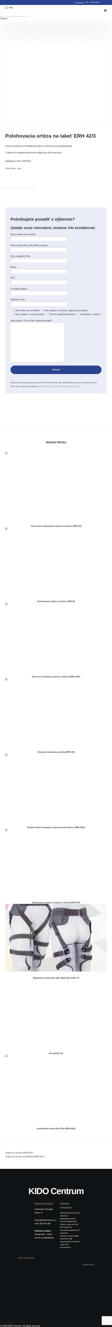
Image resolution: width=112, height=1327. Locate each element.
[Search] (15, 18)
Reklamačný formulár (67, 1219)
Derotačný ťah (56, 1053)
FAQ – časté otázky (92, 2)
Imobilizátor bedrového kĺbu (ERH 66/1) (56, 1128)
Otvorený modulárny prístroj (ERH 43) (56, 752)
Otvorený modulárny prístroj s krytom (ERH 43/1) (56, 676)
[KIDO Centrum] (9, 10)
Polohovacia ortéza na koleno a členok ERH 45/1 (56, 902)
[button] (105, 1)
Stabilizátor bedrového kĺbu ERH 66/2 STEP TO (56, 978)
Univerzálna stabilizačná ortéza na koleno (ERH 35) (56, 526)
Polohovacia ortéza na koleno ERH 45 (56, 601)
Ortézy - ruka (16, 168)
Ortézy (7, 168)
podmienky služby (72, 386)
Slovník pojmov (65, 1247)
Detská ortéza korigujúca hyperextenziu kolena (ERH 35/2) (56, 827)
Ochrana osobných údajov (69, 1236)
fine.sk (91, 1264)
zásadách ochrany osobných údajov (52, 386)
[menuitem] (78, 3)
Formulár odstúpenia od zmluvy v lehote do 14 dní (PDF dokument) (69, 1224)
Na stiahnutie (79, 3)
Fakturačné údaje (66, 1239)
